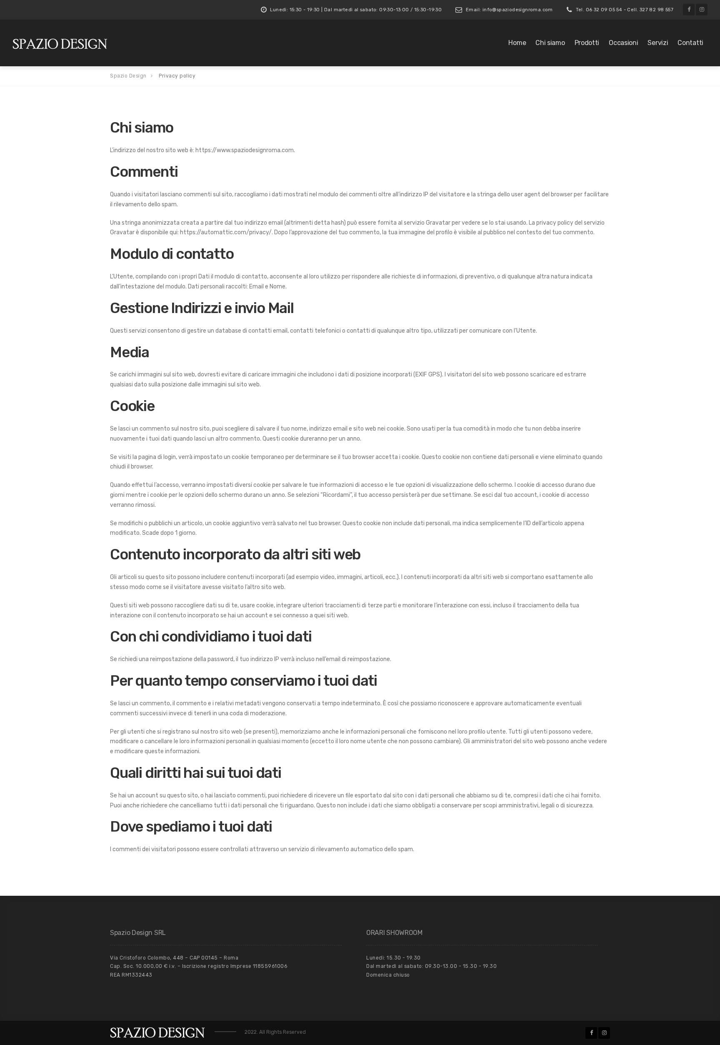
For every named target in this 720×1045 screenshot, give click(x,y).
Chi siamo (550, 43)
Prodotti (587, 43)
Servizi (658, 43)
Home (517, 43)
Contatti (690, 43)
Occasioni (623, 43)
